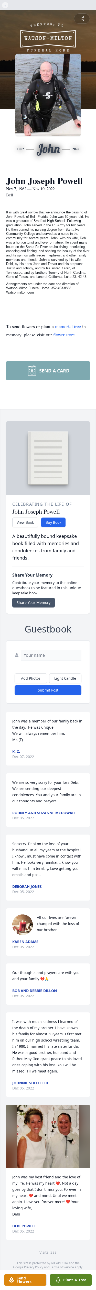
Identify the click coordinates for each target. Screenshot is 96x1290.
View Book (25, 522)
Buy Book (53, 522)
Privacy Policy (33, 1267)
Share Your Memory (33, 602)
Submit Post (48, 690)
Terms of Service (62, 1267)
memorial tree (68, 326)
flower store (64, 334)
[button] (48, 1136)
